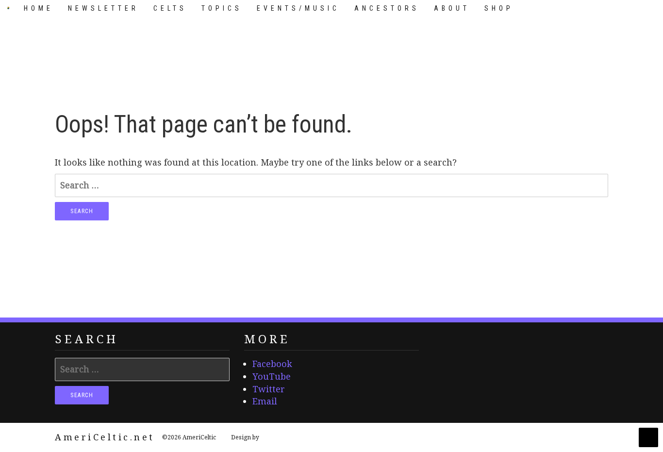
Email (264, 401)
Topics (221, 8)
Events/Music (298, 8)
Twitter (268, 389)
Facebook (272, 363)
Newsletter (103, 8)
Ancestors (386, 8)
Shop (499, 8)
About (452, 8)
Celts (170, 8)
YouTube (271, 376)
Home (38, 8)
